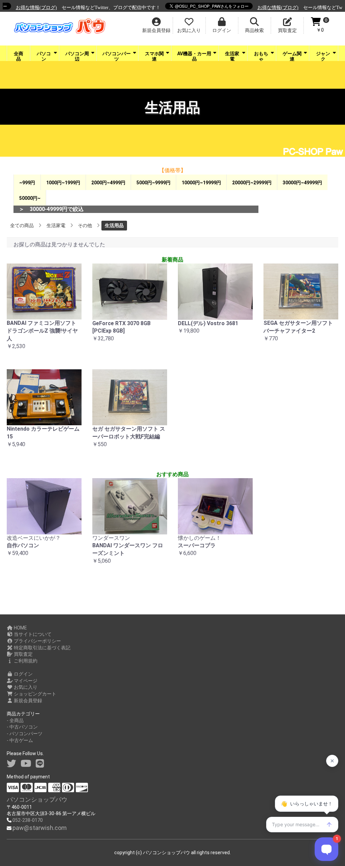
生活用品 (114, 225)
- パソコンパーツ (24, 733)
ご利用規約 (25, 660)
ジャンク (323, 56)
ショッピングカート (34, 694)
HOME (20, 627)
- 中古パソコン (22, 727)
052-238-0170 (27, 820)
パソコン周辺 (77, 56)
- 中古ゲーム (20, 740)
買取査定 (23, 654)
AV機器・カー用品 (194, 56)
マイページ (25, 680)
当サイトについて (32, 634)
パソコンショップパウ (37, 799)
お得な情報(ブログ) (27, 7)
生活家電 (232, 56)
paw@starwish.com (39, 827)
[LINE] (40, 763)
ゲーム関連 (292, 56)
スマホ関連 (154, 56)
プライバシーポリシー (37, 641)
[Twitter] (11, 763)
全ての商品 (22, 225)
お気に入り (25, 687)
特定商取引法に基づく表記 (41, 647)
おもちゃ (261, 56)
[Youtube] (26, 763)
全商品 (18, 56)
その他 (85, 225)
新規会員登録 (27, 700)
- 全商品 (15, 720)
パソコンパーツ (116, 56)
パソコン (44, 56)
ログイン (23, 674)
